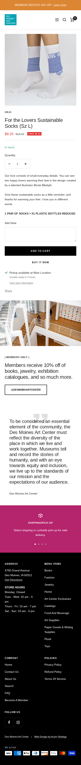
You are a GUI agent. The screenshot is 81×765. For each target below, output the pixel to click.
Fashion (49, 577)
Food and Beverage (56, 613)
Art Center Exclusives (57, 598)
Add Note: (11, 223)
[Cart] (72, 20)
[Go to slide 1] (35, 544)
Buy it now (40, 262)
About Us (10, 678)
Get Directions (13, 579)
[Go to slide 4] (45, 544)
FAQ (7, 693)
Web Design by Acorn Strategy (50, 736)
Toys (47, 646)
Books (48, 570)
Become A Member (16, 700)
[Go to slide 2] (38, 544)
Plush (47, 639)
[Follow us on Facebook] (9, 722)
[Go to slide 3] (42, 544)
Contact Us (11, 671)
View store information (21, 283)
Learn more (59, 5)
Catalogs (49, 605)
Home (48, 591)
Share (8, 290)
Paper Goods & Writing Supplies (58, 629)
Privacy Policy (53, 664)
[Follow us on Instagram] (18, 722)
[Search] (64, 19)
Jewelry (49, 584)
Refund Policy (53, 671)
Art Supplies (51, 620)
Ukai (8, 112)
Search (9, 686)
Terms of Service (55, 678)
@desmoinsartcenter (26, 389)
